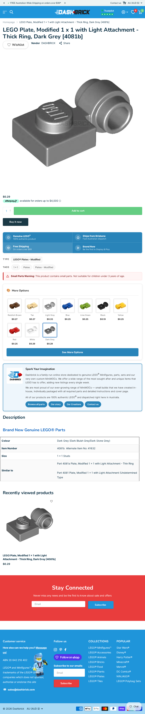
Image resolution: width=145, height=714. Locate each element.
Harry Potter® (124, 657)
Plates (26, 267)
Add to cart (78, 210)
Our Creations (74, 404)
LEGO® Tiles (95, 681)
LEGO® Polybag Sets (129, 681)
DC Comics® (124, 671)
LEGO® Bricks (96, 661)
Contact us (115, 3)
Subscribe (101, 605)
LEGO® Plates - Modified (26, 259)
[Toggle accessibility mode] (124, 3)
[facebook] (65, 649)
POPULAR (123, 641)
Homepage (9, 22)
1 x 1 (15, 267)
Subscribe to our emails (68, 665)
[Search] (11, 12)
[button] (4, 3)
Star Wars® (123, 647)
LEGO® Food (95, 666)
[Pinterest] (60, 649)
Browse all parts (36, 404)
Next (65, 3)
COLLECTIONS (98, 641)
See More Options (72, 352)
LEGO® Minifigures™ (99, 647)
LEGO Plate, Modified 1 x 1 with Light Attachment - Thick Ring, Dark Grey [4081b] (29, 557)
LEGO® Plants (96, 671)
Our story (56, 404)
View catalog (5, 12)
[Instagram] (55, 649)
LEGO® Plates (96, 676)
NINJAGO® (123, 676)
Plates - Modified (44, 267)
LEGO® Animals (97, 657)
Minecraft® (123, 661)
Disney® (121, 652)
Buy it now (15, 222)
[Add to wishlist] (51, 501)
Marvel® (121, 666)
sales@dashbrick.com (21, 689)
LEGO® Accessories (99, 652)
